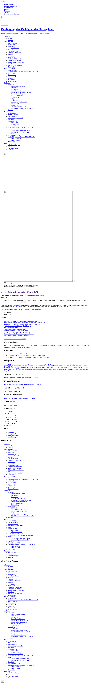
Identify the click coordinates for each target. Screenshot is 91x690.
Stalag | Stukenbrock (17, 95)
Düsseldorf (8, 367)
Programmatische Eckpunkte (12, 14)
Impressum (7, 11)
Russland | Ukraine (13, 81)
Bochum (19, 365)
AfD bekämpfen (12, 43)
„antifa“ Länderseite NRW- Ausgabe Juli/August (17, 326)
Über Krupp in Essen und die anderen (15, 329)
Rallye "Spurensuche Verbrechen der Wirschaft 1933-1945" (21, 377)
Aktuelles (7, 36)
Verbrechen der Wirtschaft (15, 65)
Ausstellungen (12, 46)
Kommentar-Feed (13, 435)
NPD (13, 369)
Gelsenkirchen (37, 367)
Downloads (11, 134)
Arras (12, 56)
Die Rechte (71, 365)
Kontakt (6, 9)
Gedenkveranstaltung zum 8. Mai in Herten (16, 330)
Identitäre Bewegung (63, 367)
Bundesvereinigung (9, 4)
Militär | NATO (12, 76)
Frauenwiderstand (13, 51)
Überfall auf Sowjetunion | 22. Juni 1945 (22, 108)
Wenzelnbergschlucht (78, 369)
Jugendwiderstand (13, 57)
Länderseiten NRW (16, 124)
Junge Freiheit (84, 367)
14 (9, 419)
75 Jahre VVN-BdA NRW (15, 126)
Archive (10, 129)
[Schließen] (2, 681)
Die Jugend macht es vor (11, 327)
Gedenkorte (11, 84)
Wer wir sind (11, 141)
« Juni (6, 425)
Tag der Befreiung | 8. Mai (18, 106)
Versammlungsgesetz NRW (15, 118)
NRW (17, 369)
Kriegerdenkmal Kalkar (14, 60)
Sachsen (38, 369)
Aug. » (11, 425)
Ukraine (55, 369)
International (11, 54)
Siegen (46, 369)
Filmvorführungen (13, 148)
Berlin (14, 365)
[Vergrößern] (74, 281)
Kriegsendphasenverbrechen (16, 62)
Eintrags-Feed (12, 434)
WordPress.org (12, 437)
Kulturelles (7, 143)
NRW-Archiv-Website (10, 405)
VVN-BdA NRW (9, 119)
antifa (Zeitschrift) (13, 121)
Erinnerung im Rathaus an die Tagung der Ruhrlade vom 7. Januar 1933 (24, 322)
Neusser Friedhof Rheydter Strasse (21, 92)
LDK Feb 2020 (15, 140)
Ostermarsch (11, 78)
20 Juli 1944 (14, 100)
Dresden (86, 365)
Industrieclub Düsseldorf (18, 91)
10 (14, 417)
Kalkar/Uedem (12, 75)
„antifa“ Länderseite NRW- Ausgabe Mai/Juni (17, 332)
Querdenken (33, 369)
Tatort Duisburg (15, 48)
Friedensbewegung (25, 367)
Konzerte (10, 149)
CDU (26, 365)
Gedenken (7, 83)
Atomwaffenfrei (12, 70)
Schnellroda (42, 369)
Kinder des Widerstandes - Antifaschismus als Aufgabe (19, 398)
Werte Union (85, 369)
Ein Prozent (14, 367)
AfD (9, 364)
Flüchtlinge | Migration (14, 52)
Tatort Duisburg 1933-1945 (12, 391)
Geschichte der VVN (14, 135)
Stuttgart (51, 369)
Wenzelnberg (15, 97)
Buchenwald (14, 87)
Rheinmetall (11, 79)
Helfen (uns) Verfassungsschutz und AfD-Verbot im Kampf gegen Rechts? (25, 324)
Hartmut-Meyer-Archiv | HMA (20, 132)
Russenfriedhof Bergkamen (19, 94)
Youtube (10, 370)
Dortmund (79, 365)
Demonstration (41, 365)
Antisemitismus (12, 44)
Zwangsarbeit (11, 67)
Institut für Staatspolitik (74, 367)
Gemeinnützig (12, 113)
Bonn (23, 365)
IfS (68, 367)
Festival (10, 146)
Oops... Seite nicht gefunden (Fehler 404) (19, 292)
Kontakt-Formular (17, 306)
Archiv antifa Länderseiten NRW (20, 130)
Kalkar (6, 369)
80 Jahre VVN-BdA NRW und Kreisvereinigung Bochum (20, 321)
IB (58, 367)
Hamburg (52, 367)
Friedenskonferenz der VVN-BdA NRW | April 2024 (23, 71)
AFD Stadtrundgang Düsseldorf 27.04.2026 (16, 335)
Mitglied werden (9, 7)
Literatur (10, 40)
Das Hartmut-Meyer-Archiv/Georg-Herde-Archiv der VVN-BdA (22, 384)
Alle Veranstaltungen (14, 145)
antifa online (14, 122)
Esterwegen (14, 89)
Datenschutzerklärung (10, 6)
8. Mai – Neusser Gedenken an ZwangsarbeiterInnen (19, 334)
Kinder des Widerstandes (15, 59)
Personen (10, 110)
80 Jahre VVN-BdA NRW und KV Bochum (20, 127)
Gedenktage (11, 99)
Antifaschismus (8, 41)
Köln (9, 369)
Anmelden (11, 432)
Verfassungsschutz (13, 116)
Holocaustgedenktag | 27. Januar (20, 103)
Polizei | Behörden (13, 114)
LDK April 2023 (16, 138)
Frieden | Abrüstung (9, 68)
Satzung (6, 12)
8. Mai (5, 365)
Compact (30, 365)
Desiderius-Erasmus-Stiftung (60, 365)
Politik (6, 111)
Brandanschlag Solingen (18, 86)
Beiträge (10, 49)
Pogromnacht (15, 105)
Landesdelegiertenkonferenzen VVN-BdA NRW (21, 137)
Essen (18, 367)
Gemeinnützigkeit (45, 367)
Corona (35, 365)
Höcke (55, 367)
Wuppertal (6, 371)
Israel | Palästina (12, 73)
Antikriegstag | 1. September (19, 102)
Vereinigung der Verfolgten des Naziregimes (27, 29)
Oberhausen (21, 369)
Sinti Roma (11, 64)
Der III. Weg (49, 365)
